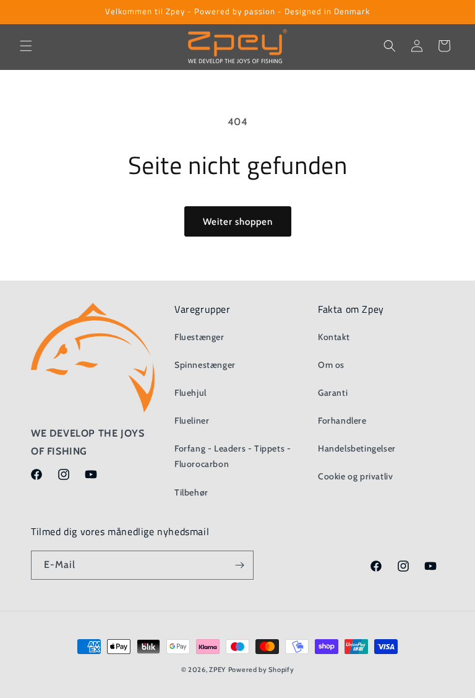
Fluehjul (190, 392)
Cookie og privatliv (355, 476)
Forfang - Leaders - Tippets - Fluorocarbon (232, 456)
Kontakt (333, 336)
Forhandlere (342, 420)
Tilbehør (191, 492)
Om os (331, 364)
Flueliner (191, 420)
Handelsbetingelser (357, 448)
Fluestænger (199, 336)
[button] (26, 45)
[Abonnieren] (239, 565)
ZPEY (217, 669)
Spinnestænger (205, 364)
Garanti (333, 392)
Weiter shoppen (238, 221)
